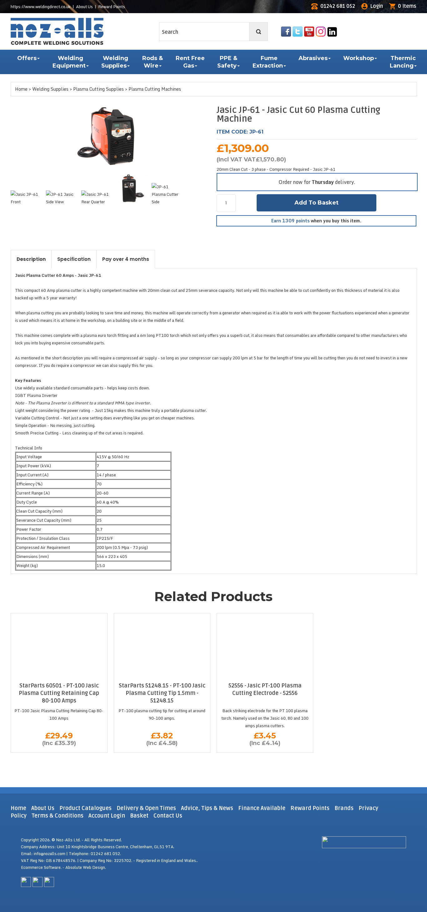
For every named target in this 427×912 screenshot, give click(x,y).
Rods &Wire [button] (152, 62)
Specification (74, 259)
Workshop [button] (358, 58)
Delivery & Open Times (146, 808)
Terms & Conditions (57, 815)
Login (376, 6)
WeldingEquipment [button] (69, 62)
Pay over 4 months (125, 259)
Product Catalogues (85, 808)
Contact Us (167, 815)
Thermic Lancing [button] (403, 62)
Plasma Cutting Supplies (98, 89)
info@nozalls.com (49, 853)
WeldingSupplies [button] (114, 62)
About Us (84, 6)
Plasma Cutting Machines (154, 89)
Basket (139, 815)
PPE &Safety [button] (227, 62)
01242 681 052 (337, 6)
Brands (344, 808)
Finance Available (261, 808)
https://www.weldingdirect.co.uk (41, 6)
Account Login (106, 815)
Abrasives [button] (313, 58)
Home (21, 89)
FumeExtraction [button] (268, 62)
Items (407, 6)
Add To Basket (316, 202)
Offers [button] (27, 58)
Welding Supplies (50, 89)
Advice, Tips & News (207, 808)
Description (31, 259)
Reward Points (111, 6)
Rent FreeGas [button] (190, 62)
